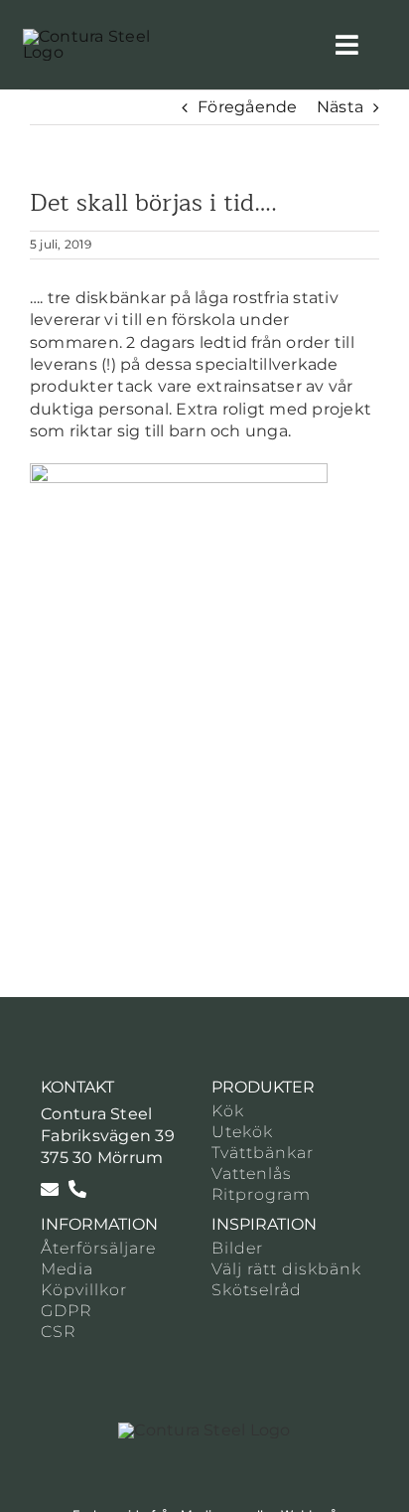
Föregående (247, 106)
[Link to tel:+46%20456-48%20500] (77, 1189)
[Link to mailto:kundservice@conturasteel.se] (50, 1189)
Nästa (340, 106)
